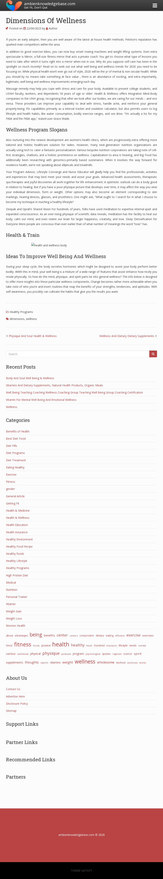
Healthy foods (15, 554)
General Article (15, 496)
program (78, 654)
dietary (100, 635)
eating (109, 635)
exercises (147, 635)
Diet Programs (15, 453)
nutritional (22, 653)
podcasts (66, 653)
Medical (11, 582)
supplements (14, 662)
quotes (106, 654)
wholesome (105, 662)
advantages (21, 635)
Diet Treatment (16, 460)
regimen (117, 653)
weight (67, 662)
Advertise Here (15, 696)
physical (35, 654)
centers (74, 635)
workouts (132, 662)
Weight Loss (14, 618)
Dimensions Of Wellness (46, 20)
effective (120, 635)
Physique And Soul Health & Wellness (33, 336)
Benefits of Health (17, 431)
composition (87, 635)
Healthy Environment (19, 539)
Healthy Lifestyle (16, 561)
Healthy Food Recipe (19, 546)
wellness (31, 319)
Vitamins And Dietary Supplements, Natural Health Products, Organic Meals (54, 385)
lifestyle (123, 645)
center (62, 634)
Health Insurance (17, 532)
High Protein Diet (17, 575)
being (36, 634)
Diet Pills (11, 446)
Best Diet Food (16, 438)
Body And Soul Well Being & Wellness (30, 378)
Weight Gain (13, 611)
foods (36, 645)
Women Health (15, 625)
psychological (93, 653)
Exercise (11, 474)
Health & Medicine (18, 510)
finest (9, 645)
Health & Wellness (17, 518)
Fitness (10, 482)
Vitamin (11, 604)
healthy (77, 644)
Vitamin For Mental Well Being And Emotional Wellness (41, 400)
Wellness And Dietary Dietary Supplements (126, 336)
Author (52, 28)
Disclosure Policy (17, 703)
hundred (99, 645)
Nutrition (11, 590)
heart (89, 645)
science (127, 653)
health (60, 644)
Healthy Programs (21, 312)
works (142, 662)
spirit (138, 654)
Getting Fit (12, 503)
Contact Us (13, 689)
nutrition (11, 654)
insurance (111, 645)
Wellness (11, 407)
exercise (133, 635)
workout (120, 662)
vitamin (44, 662)
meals (133, 645)
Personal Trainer (16, 597)
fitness (22, 644)
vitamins (55, 662)
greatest (45, 645)
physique (51, 653)
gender (10, 489)
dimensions (17, 319)
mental (142, 645)
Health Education (17, 525)
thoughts (32, 662)
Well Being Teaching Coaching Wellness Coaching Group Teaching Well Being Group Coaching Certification (74, 392)
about (9, 635)
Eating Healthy (15, 467)
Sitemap (11, 711)
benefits (49, 635)
